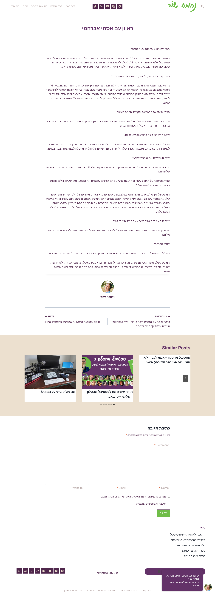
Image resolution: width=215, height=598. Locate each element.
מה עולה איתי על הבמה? (57, 392)
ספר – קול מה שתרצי (193, 550)
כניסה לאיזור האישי (194, 556)
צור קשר (70, 6)
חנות (25, 6)
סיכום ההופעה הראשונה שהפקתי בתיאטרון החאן (72, 319)
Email (121, 487)
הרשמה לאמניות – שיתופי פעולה (187, 534)
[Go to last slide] (185, 378)
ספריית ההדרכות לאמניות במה (187, 540)
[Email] (44, 571)
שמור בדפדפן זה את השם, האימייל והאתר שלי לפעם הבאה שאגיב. (134, 496)
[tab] (114, 404)
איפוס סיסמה (87, 590)
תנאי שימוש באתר (128, 590)
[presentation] (107, 372)
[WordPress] (25, 571)
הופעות (15, 6)
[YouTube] (107, 6)
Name (164, 487)
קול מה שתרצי (39, 6)
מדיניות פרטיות (106, 590)
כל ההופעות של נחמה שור (190, 545)
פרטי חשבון (70, 590)
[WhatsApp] (101, 6)
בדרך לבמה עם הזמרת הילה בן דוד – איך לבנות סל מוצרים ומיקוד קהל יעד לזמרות (141, 321)
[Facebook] (119, 6)
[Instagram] (113, 6)
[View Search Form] (202, 6)
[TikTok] (95, 6)
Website (77, 487)
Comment (161, 445)
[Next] (29, 378)
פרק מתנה (56, 6)
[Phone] (31, 571)
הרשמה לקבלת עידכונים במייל (151, 503)
